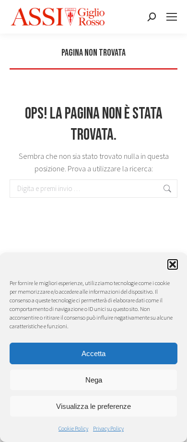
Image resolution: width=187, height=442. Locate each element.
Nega (93, 380)
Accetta (93, 353)
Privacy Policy (108, 428)
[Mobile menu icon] (171, 17)
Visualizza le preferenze (93, 406)
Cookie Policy (73, 428)
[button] (172, 264)
